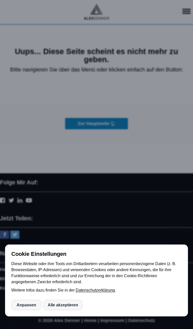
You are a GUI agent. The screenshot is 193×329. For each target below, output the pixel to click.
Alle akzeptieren (63, 305)
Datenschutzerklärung (95, 290)
